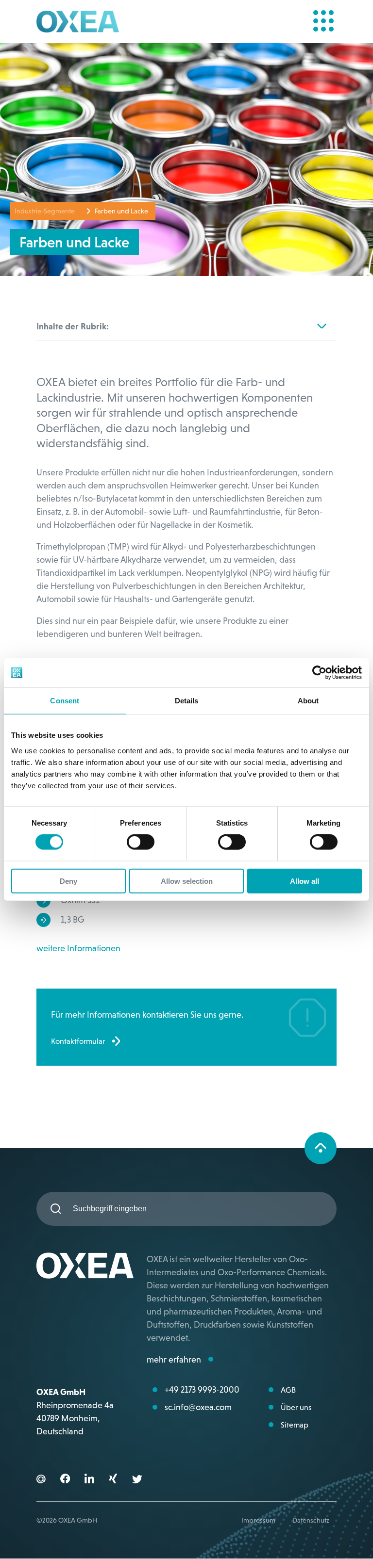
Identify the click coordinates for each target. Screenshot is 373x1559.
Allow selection (187, 881)
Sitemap (294, 1424)
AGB (288, 1389)
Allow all (304, 881)
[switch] (140, 842)
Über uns (296, 1407)
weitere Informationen (78, 948)
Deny (68, 881)
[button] (65, 1480)
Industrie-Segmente (45, 211)
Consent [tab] (64, 701)
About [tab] (308, 701)
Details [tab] (187, 701)
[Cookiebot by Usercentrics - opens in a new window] (319, 673)
